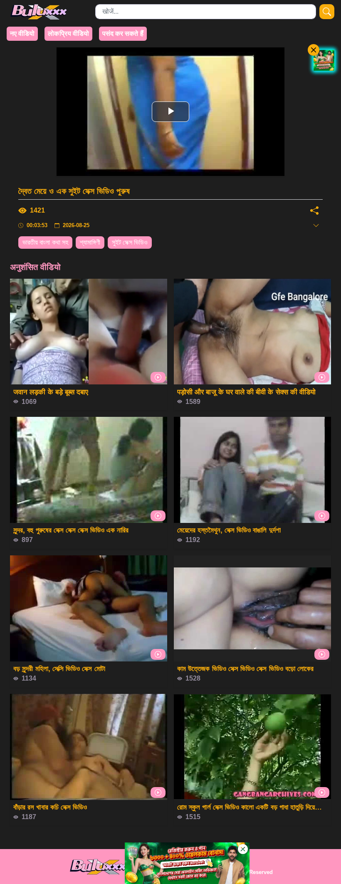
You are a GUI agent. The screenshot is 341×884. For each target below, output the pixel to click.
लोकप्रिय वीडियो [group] (68, 33)
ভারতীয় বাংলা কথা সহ (45, 242)
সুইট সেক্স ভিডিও (130, 242)
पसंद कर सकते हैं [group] (122, 33)
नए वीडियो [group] (22, 33)
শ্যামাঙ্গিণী (90, 242)
